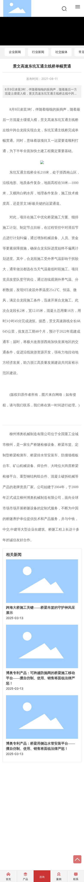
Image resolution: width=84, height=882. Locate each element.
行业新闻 (38, 52)
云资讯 (7, 850)
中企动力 (24, 860)
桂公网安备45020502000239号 (33, 855)
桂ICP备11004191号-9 (46, 851)
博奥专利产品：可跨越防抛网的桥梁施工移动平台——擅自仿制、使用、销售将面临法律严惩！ (40, 678)
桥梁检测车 (18, 455)
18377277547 (22, 799)
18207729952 (22, 805)
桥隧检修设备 (44, 444)
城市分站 (23, 850)
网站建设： (10, 860)
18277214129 (21, 793)
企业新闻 (15, 52)
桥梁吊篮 (65, 444)
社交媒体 (61, 52)
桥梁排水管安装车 (44, 455)
